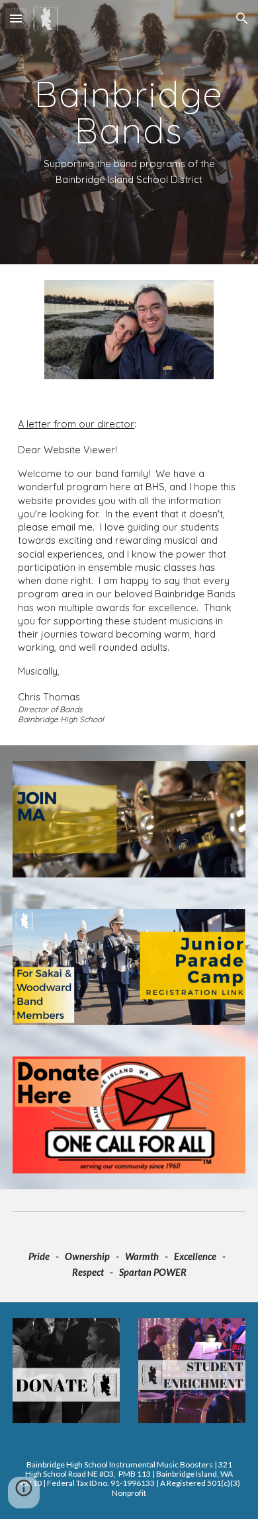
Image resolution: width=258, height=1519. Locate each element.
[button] (16, 18)
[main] (129, 132)
